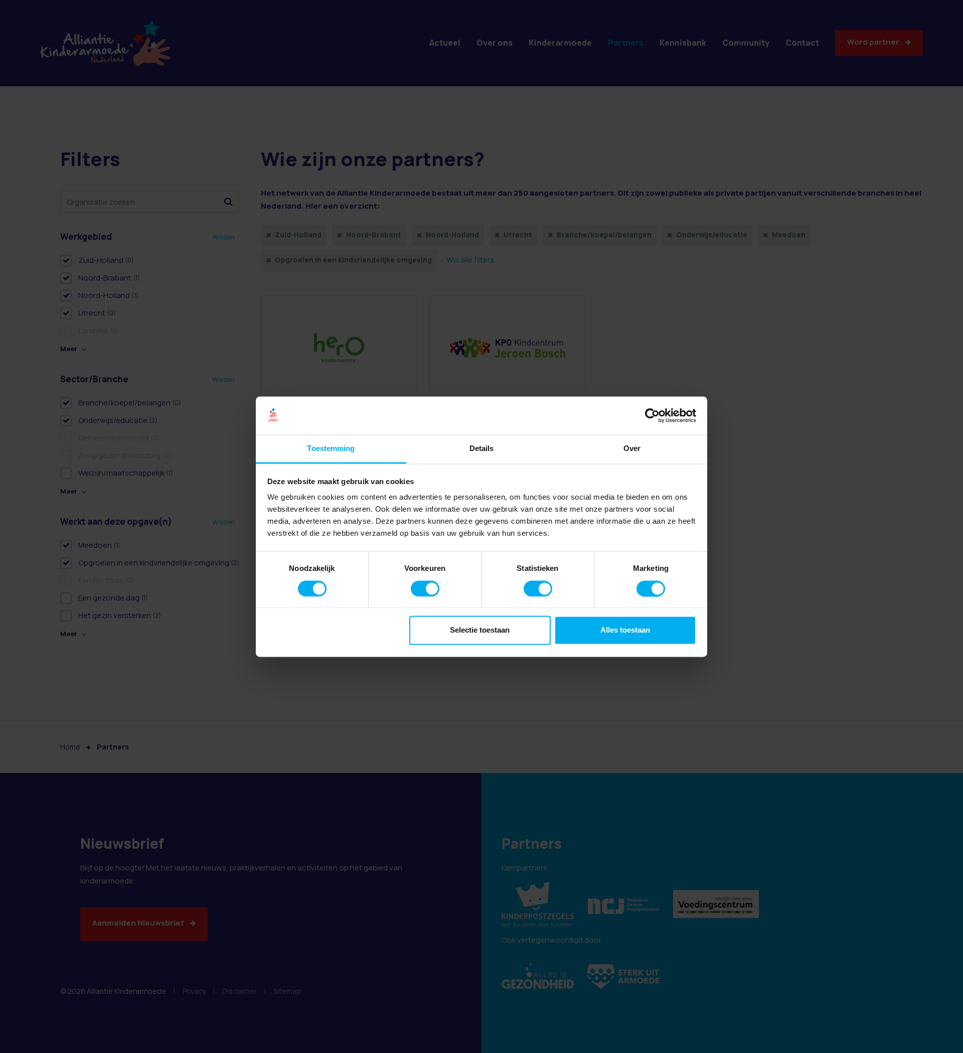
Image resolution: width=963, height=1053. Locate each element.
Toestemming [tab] (331, 448)
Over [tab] (631, 448)
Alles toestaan (625, 630)
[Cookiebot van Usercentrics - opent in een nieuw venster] (652, 415)
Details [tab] (481, 448)
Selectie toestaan (480, 630)
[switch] (425, 588)
